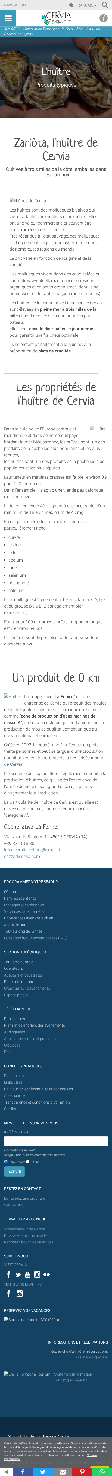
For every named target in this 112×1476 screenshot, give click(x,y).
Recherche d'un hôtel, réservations (79, 1351)
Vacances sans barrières (24, 911)
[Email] (63, 1472)
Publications (14, 1019)
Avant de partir (16, 925)
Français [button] (84, 5)
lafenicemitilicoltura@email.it (32, 849)
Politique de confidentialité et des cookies (38, 1089)
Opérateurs (13, 968)
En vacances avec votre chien (29, 918)
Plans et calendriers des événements (34, 1025)
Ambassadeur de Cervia (24, 1229)
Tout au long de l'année (23, 931)
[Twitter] (43, 1472)
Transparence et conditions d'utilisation (37, 1102)
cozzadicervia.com (22, 856)
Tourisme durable (18, 962)
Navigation (15, 5)
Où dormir (12, 892)
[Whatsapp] (102, 1472)
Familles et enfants (20, 898)
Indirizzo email (16, 1132)
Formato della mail (35, 1152)
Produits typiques (56, 85)
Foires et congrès (18, 981)
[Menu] (8, 18)
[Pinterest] (82, 1472)
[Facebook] (23, 1472)
